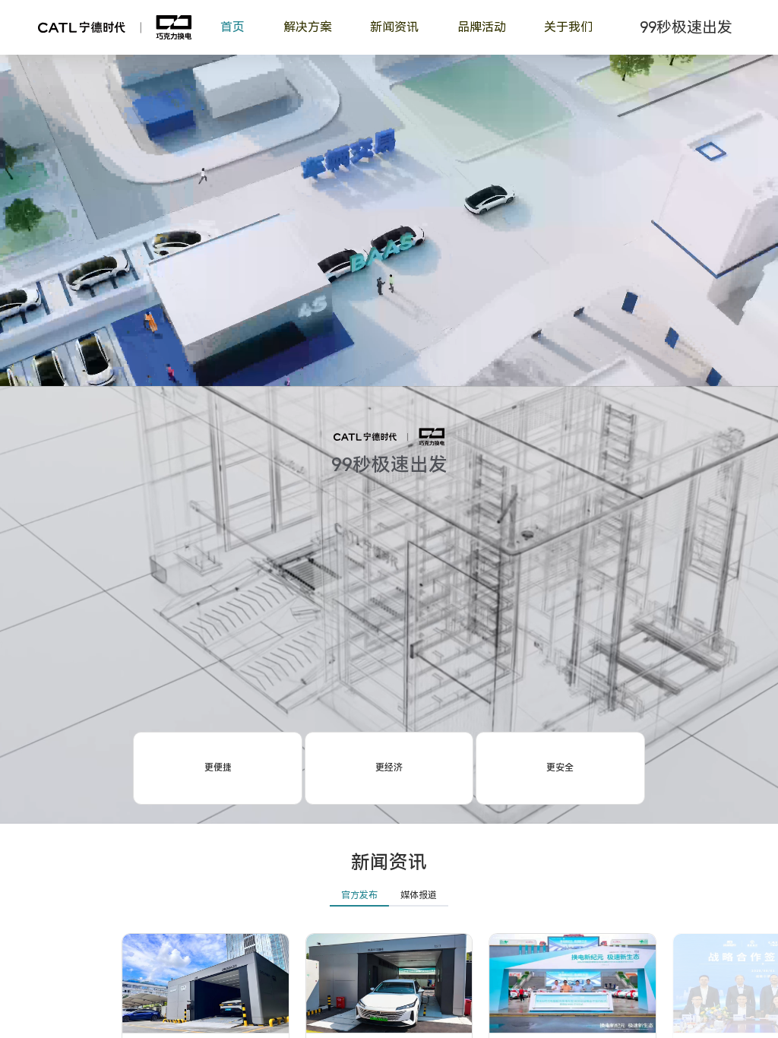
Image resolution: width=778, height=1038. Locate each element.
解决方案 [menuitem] (307, 27)
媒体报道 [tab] (418, 895)
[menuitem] (394, 27)
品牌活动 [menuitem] (481, 27)
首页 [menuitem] (232, 27)
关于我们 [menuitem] (568, 27)
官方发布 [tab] (359, 895)
